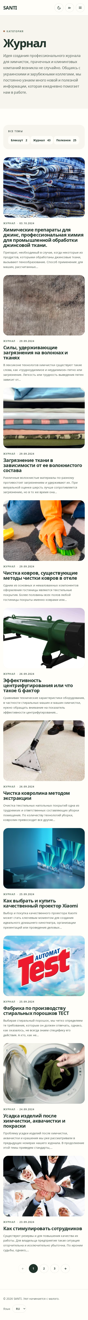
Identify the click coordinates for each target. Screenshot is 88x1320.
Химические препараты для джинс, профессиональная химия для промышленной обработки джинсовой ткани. (43, 237)
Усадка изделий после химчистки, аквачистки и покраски (34, 1120)
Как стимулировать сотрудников (42, 1228)
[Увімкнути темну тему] (58, 7)
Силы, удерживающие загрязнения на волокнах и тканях (35, 352)
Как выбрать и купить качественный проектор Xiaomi (40, 903)
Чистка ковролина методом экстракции (36, 795)
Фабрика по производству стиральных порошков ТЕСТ (36, 1010)
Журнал (9, 223)
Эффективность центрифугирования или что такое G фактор (38, 685)
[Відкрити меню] (80, 7)
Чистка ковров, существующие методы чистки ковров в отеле (40, 575)
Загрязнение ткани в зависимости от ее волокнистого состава (42, 465)
